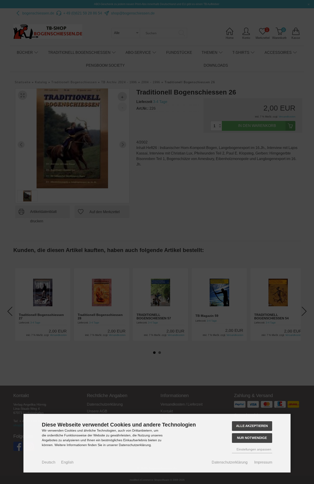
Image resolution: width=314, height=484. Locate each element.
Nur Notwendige (252, 438)
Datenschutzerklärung (230, 462)
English (67, 462)
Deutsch (48, 462)
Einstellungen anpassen (253, 449)
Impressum (263, 462)
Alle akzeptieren (252, 426)
